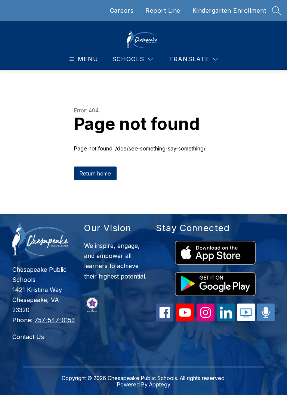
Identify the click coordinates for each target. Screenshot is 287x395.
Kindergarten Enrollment (229, 10)
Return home (95, 173)
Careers (122, 10)
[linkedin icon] (226, 319)
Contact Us (28, 336)
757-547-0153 (54, 320)
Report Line (162, 10)
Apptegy (159, 384)
